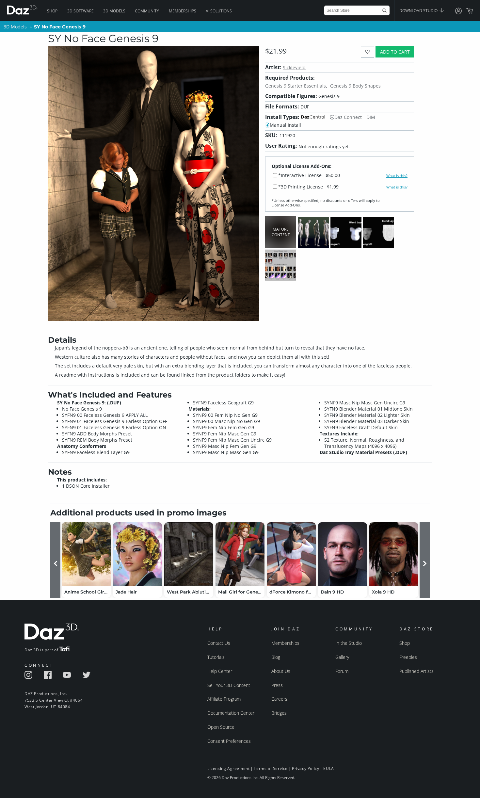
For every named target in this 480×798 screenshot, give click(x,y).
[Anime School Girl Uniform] (86, 554)
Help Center (219, 671)
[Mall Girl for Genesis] (240, 554)
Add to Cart (395, 52)
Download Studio (419, 10)
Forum (341, 671)
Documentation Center (230, 713)
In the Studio (348, 643)
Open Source (220, 727)
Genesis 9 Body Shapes (355, 86)
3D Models (114, 11)
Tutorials (216, 657)
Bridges (279, 713)
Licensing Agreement (228, 768)
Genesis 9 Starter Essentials (295, 86)
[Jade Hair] (137, 554)
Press (277, 685)
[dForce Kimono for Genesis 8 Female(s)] (291, 554)
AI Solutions (219, 11)
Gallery (342, 657)
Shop (52, 11)
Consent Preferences (229, 741)
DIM (370, 117)
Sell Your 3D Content (228, 685)
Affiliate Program (224, 699)
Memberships (182, 11)
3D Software (80, 11)
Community (147, 11)
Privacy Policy (305, 768)
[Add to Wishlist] (367, 51)
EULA (328, 768)
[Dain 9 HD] (342, 554)
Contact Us (218, 643)
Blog (275, 657)
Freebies (408, 657)
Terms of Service (271, 768)
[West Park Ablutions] (188, 554)
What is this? (397, 175)
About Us (280, 671)
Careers (279, 699)
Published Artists (416, 671)
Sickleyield (294, 67)
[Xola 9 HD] (393, 554)
